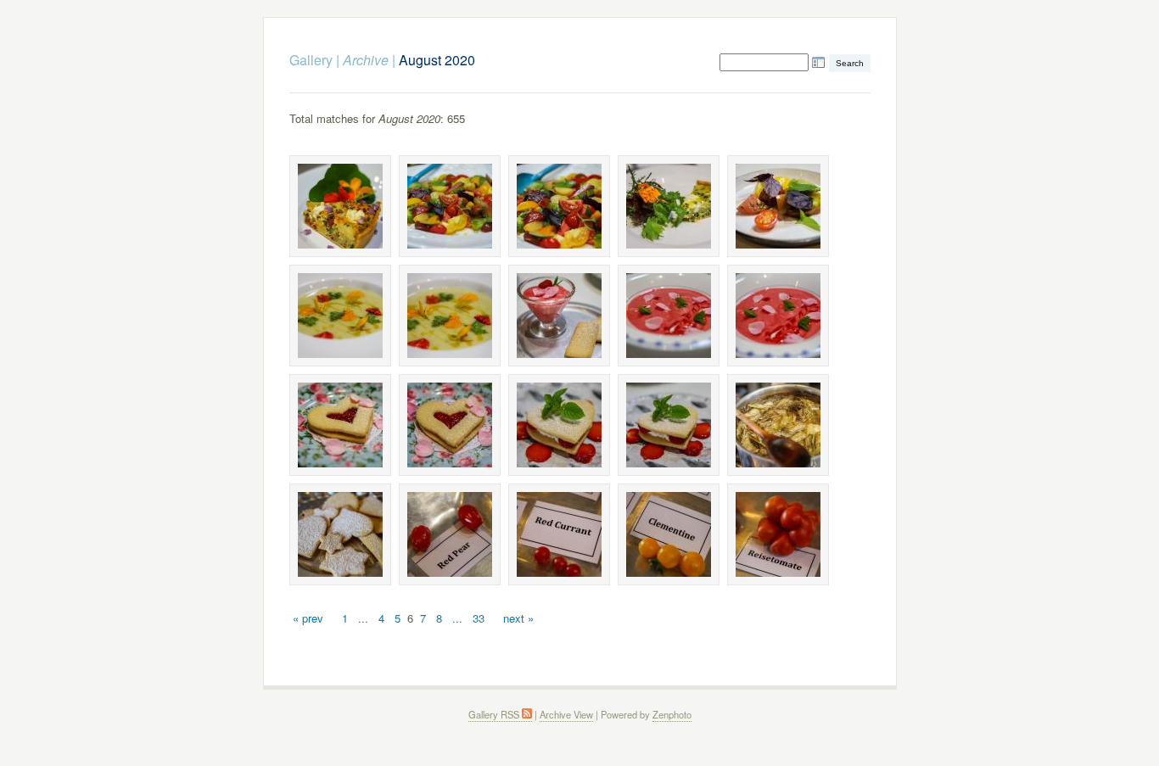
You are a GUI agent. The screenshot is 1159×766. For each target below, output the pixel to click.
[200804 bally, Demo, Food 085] (668, 206)
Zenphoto (671, 714)
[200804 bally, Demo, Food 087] (340, 315)
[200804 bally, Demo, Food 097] (340, 534)
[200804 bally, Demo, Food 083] (450, 206)
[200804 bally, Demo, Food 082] (340, 206)
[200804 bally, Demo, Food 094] (559, 425)
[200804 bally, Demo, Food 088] (450, 315)
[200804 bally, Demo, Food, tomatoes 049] (778, 534)
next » (518, 618)
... (363, 618)
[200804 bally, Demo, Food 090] (668, 315)
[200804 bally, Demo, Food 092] (340, 425)
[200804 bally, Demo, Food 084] (559, 206)
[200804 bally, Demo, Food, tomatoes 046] (450, 534)
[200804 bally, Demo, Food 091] (778, 315)
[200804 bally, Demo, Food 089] (559, 315)
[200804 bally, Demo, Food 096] (778, 425)
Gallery (311, 60)
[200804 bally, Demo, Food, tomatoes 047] (559, 534)
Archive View (566, 714)
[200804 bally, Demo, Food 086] (778, 206)
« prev (308, 618)
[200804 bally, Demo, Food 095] (668, 425)
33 (478, 618)
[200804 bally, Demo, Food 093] (450, 425)
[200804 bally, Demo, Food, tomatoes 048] (668, 534)
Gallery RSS (495, 714)
